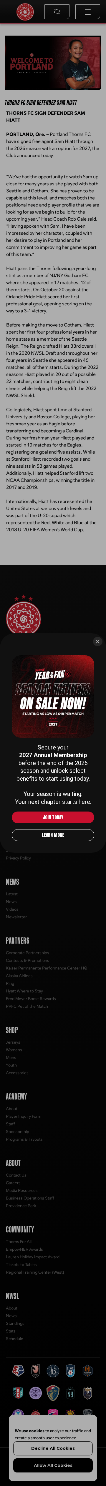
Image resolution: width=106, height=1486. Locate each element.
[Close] (97, 641)
